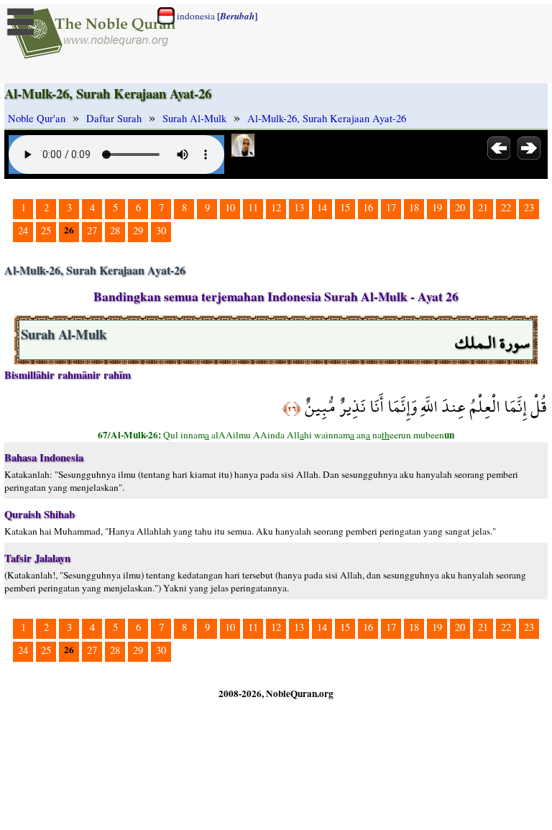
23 (529, 207)
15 (345, 207)
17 (391, 207)
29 (138, 230)
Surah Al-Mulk (194, 118)
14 (322, 207)
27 (92, 230)
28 (115, 230)
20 (460, 207)
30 (161, 230)
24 (23, 230)
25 (46, 230)
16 (368, 207)
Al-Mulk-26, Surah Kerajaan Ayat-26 (326, 118)
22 (506, 207)
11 (253, 207)
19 (437, 207)
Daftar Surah (114, 118)
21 (483, 207)
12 (276, 207)
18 (414, 207)
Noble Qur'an (36, 118)
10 (230, 207)
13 (299, 207)
